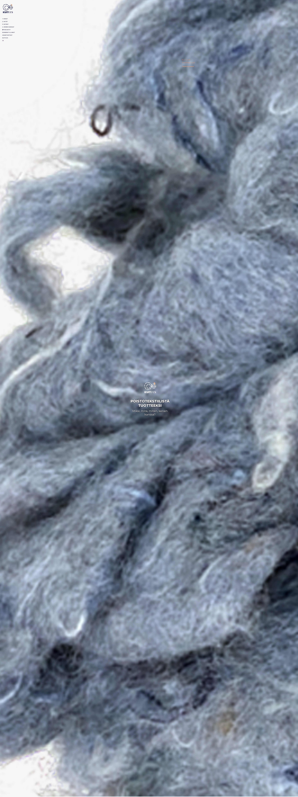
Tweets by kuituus (188, 66)
